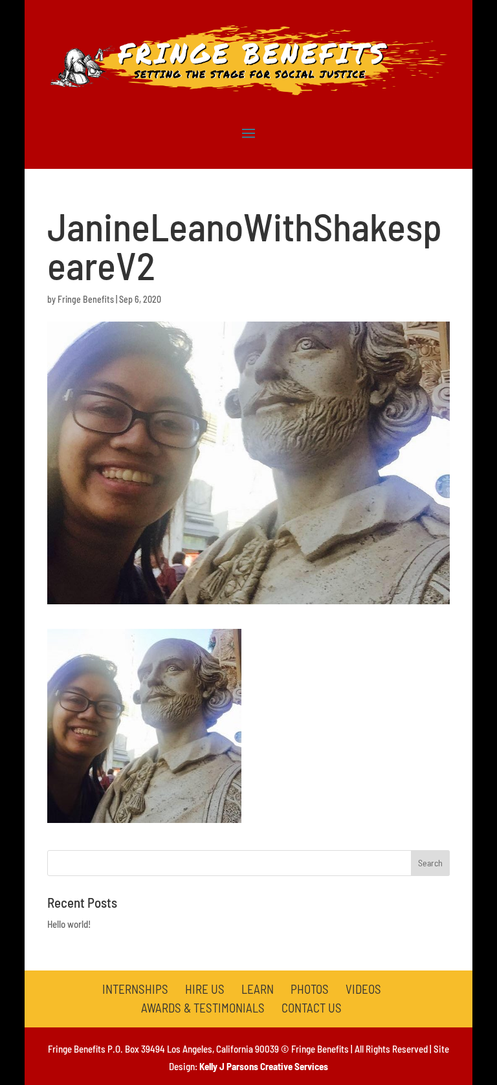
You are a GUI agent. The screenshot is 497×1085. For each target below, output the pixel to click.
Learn (257, 988)
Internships (135, 988)
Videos (363, 988)
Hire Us (205, 988)
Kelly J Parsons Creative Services (263, 1066)
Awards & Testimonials (203, 1007)
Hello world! (69, 924)
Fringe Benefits (86, 299)
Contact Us (312, 1007)
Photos (310, 988)
